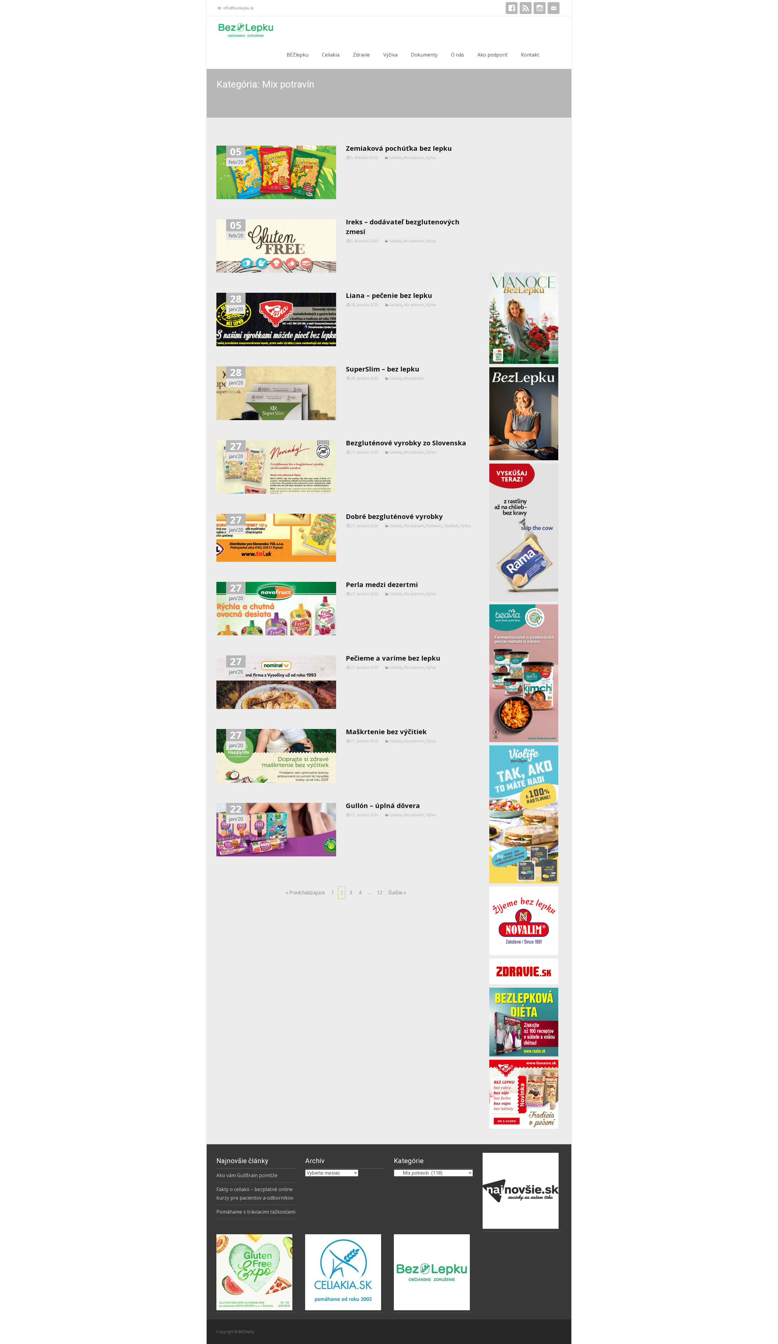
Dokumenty (424, 54)
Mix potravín (414, 157)
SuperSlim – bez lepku (382, 368)
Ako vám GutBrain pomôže (246, 1175)
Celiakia (330, 54)
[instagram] (540, 10)
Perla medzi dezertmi (382, 584)
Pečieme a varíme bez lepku (393, 657)
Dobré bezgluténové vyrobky (394, 516)
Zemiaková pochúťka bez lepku (399, 148)
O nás (457, 54)
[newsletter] (553, 10)
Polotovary (434, 525)
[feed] (526, 10)
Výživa (390, 54)
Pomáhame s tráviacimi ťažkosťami (255, 1211)
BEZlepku (297, 54)
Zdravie (361, 54)
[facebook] (512, 10)
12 (379, 892)
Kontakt (530, 54)
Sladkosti (451, 525)
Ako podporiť (492, 54)
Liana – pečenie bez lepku (389, 295)
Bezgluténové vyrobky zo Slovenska (406, 442)
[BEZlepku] (241, 28)
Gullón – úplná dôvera (383, 805)
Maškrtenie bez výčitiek (386, 731)
